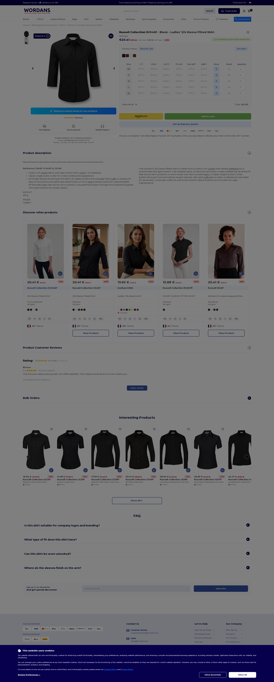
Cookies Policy (110, 669)
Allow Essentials (213, 675)
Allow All (242, 675)
